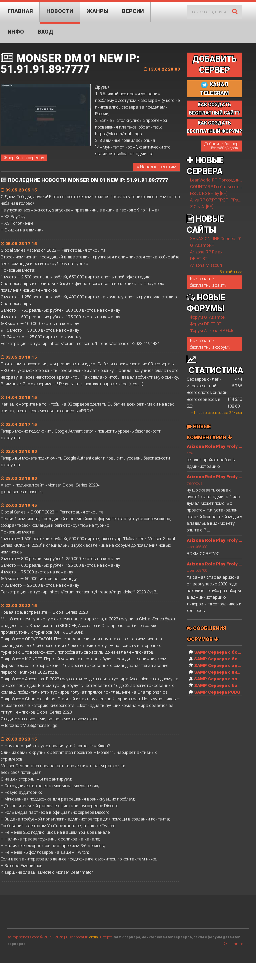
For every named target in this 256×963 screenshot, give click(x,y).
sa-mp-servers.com (23, 937)
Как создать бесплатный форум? (210, 344)
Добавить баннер (221, 145)
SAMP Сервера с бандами (223, 685)
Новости (59, 11)
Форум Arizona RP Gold (212, 330)
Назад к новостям (157, 166)
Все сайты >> (231, 272)
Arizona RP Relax (206, 251)
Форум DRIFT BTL (207, 323)
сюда (93, 937)
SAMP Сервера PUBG (217, 692)
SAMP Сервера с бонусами (224, 658)
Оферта (106, 937)
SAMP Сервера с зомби (220, 678)
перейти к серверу (25, 157)
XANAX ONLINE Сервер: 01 (216, 238)
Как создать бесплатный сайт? (208, 282)
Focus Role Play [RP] (208, 193)
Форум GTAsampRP (209, 317)
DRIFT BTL (200, 258)
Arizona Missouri (206, 265)
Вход (45, 32)
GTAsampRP (202, 245)
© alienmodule (236, 944)
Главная (20, 11)
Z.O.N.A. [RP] (201, 206)
